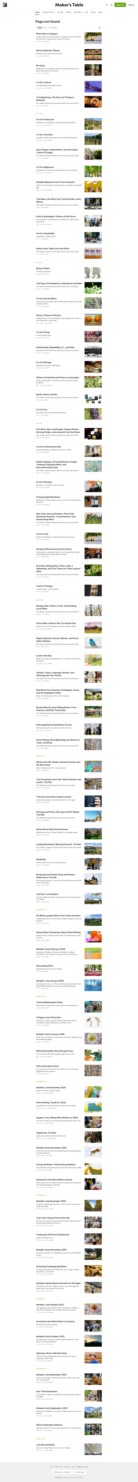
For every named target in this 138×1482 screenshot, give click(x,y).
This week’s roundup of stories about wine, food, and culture (58, 847)
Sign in (131, 5)
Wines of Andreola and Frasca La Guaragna (57, 377)
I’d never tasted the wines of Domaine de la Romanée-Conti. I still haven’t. (59, 898)
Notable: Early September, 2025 (52, 1408)
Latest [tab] (40, 28)
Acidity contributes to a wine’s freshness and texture (55, 537)
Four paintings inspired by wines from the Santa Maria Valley (59, 1167)
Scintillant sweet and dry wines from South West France (56, 138)
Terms (73, 1467)
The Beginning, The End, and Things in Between (55, 98)
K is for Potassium (45, 119)
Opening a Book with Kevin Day (51, 1353)
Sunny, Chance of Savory (48, 315)
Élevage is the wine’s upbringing (48, 365)
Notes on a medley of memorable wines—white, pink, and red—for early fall (57, 1379)
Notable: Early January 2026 (50, 1034)
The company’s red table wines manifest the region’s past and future (57, 220)
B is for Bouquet (44, 482)
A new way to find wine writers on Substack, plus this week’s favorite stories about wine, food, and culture (58, 38)
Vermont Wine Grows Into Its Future (54, 549)
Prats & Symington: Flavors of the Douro (56, 216)
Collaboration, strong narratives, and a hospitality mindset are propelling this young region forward (57, 553)
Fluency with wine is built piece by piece (51, 862)
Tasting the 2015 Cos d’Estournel (52, 1234)
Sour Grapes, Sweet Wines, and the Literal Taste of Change (57, 151)
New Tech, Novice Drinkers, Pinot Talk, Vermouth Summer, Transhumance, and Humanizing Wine (56, 517)
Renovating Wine (44, 966)
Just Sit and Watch (45, 1445)
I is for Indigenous (45, 167)
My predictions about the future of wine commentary (56, 1105)
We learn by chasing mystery (47, 1324)
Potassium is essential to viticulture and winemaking (55, 122)
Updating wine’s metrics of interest (49, 969)
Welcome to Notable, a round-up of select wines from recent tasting (58, 1412)
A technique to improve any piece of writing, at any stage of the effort (58, 1395)
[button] (37, 12)
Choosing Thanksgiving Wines (51, 1266)
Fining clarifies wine (43, 335)
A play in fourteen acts (44, 1238)
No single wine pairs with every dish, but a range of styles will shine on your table (57, 1270)
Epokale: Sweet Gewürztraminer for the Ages (58, 1283)
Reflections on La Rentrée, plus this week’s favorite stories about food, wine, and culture (57, 69)
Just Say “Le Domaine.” (47, 894)
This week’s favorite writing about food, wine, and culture (57, 397)
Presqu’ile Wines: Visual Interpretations (56, 1164)
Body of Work (43, 268)
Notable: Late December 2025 (51, 1087)
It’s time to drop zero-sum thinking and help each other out (58, 1121)
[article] (69, 39)
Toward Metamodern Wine (49, 1002)
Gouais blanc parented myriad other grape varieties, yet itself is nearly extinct (59, 302)
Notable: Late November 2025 (51, 1201)
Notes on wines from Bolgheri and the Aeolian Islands (56, 626)
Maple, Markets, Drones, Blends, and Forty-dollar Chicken (57, 639)
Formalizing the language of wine (48, 85)
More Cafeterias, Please (48, 50)
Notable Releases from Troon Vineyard (55, 182)
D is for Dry (41, 409)
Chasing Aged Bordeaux (48, 497)
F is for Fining (42, 332)
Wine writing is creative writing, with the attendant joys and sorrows (58, 936)
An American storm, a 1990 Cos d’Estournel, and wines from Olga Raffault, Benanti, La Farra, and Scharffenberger (58, 985)
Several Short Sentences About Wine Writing (58, 932)
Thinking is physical (43, 271)
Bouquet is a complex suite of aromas (50, 485)
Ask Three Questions (46, 1391)
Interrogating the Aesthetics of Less (54, 725)
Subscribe (120, 5)
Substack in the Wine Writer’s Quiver (54, 1179)
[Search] (107, 5)
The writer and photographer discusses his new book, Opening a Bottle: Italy (56, 1357)
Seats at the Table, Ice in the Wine (52, 248)
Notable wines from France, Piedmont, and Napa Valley (56, 832)
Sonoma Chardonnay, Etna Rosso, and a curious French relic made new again (58, 1205)
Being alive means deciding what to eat (50, 1136)
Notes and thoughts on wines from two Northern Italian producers (57, 381)
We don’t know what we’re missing (49, 53)
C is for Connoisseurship (48, 446)
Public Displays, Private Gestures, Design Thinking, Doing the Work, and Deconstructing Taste (56, 465)
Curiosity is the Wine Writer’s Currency (55, 1321)
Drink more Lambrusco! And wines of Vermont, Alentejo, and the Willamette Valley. (59, 1038)
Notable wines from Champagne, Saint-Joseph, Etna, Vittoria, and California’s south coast (58, 319)
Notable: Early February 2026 (50, 949)
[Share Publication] (111, 5)
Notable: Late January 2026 (50, 981)
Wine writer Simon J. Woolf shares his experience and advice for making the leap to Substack (58, 1184)
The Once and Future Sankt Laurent (53, 797)
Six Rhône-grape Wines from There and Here (58, 915)
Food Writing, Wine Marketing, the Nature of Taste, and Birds (58, 741)
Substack (58, 1477)
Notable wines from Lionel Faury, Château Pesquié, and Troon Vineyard (59, 920)
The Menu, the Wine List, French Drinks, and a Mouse (58, 200)
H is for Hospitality (45, 233)
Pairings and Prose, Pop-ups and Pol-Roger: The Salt (58, 813)
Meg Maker (46, 41)
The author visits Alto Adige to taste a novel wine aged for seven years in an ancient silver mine (57, 1287)
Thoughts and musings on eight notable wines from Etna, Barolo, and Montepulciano (57, 1340)
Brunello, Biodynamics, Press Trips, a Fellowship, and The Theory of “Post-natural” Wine (58, 569)
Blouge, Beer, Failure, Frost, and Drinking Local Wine (56, 607)
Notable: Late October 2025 (50, 1304)
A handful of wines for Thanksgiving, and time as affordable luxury (58, 1254)
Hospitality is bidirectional (46, 236)
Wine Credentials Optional (49, 1425)
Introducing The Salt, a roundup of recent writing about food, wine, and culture (59, 881)
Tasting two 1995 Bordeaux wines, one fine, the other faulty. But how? (58, 501)
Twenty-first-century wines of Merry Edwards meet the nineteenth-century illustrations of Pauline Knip (56, 1021)
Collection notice (83, 1467)
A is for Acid (42, 534)
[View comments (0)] (52, 175)
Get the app (79, 1472)
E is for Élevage (43, 362)
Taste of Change (44, 586)
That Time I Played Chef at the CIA (53, 1218)
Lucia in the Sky (44, 655)
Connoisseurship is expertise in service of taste (53, 450)
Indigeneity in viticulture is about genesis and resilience (56, 170)
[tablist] (47, 27)
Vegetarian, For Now (46, 1133)
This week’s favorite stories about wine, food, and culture (57, 746)
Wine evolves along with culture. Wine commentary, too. (57, 1005)
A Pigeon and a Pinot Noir (48, 1017)
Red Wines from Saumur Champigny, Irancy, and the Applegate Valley (58, 691)
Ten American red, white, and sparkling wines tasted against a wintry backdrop (58, 1152)
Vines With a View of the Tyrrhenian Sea (56, 623)
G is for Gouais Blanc (46, 298)
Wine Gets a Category (47, 34)
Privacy (67, 1467)
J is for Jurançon (44, 134)
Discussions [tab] (53, 28)
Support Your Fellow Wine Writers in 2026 (57, 1117)
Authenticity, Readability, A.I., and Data (55, 347)
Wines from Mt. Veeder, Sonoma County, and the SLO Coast (58, 763)
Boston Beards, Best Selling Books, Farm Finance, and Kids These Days (56, 708)
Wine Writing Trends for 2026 (51, 1102)
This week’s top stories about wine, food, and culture (55, 785)
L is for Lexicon (43, 82)
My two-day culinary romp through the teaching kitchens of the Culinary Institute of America (58, 1222)
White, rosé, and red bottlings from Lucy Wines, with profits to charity (58, 660)
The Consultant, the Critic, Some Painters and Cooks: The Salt (58, 780)
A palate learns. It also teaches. (47, 589)
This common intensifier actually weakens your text (55, 1054)
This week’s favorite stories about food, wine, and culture (57, 103)
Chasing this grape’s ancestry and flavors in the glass (55, 800)
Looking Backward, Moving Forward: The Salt (58, 844)
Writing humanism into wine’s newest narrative (53, 728)
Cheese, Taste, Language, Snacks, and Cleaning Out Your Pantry (55, 674)
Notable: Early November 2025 (51, 1250)
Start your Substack (63, 1472)
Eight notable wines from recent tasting (50, 768)
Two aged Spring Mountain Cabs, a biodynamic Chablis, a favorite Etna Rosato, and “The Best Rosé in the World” (57, 1309)
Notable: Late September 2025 (51, 1374)
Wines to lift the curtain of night (48, 1090)
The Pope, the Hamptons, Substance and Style (59, 283)
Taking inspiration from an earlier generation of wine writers (58, 1428)
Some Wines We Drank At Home (52, 829)
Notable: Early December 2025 (51, 1148)
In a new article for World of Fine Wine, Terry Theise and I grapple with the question (57, 1070)
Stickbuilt (41, 859)
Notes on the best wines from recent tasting (52, 696)
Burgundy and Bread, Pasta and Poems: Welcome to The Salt (55, 876)
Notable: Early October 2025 (50, 1336)
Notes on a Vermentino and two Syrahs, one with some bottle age (59, 186)
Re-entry (40, 65)
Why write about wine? (47, 1066)
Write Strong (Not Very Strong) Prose (54, 1051)
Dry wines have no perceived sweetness (51, 412)
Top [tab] (45, 28)
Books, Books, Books (46, 394)
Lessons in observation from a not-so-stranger (53, 1448)
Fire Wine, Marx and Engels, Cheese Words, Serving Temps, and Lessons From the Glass (58, 430)
